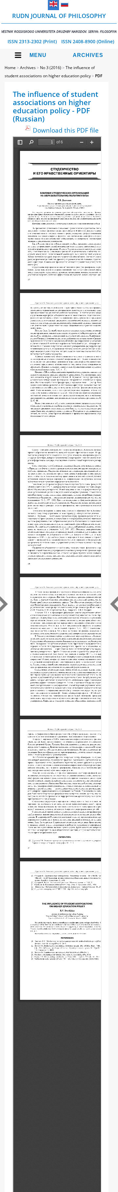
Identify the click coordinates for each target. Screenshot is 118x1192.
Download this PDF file (66, 130)
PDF (98, 76)
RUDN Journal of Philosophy (59, 23)
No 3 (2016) (50, 67)
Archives (88, 55)
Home (10, 67)
